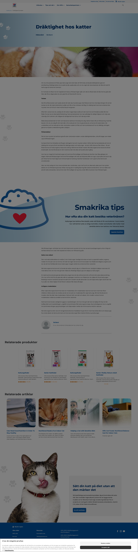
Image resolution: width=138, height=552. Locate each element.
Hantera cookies (105, 543)
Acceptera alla (106, 547)
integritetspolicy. (9, 550)
